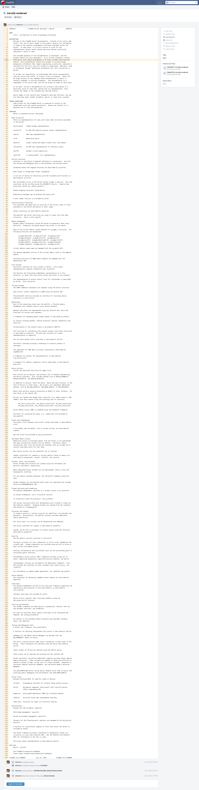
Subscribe (168, 40)
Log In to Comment (15, 784)
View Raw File (170, 37)
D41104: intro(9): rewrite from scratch (48, 771)
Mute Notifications (171, 43)
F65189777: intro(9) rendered (177, 67)
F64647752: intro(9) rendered (177, 72)
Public (18, 17)
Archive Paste (170, 34)
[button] (160, 2)
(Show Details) (49, 776)
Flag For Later (170, 46)
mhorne (19, 25)
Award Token (169, 49)
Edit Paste (168, 31)
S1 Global (44, 765)
